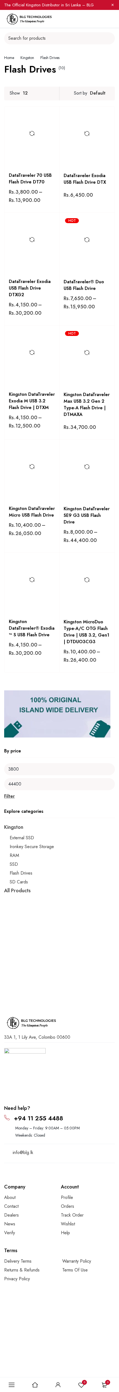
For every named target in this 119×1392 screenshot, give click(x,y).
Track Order (72, 1215)
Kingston (27, 57)
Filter (9, 796)
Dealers (11, 1215)
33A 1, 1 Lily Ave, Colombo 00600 (37, 1037)
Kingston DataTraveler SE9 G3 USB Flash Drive (87, 515)
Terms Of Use (75, 1270)
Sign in (58, 1385)
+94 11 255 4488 (38, 1118)
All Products (17, 890)
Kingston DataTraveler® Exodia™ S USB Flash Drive (32, 628)
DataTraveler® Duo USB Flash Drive (84, 285)
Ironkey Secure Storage (32, 846)
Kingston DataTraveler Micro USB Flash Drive (32, 511)
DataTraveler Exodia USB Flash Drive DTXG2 (30, 288)
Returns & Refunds (22, 1270)
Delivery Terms (18, 1261)
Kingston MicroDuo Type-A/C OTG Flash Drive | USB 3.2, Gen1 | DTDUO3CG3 (86, 632)
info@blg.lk (23, 1152)
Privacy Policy (17, 1279)
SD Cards (19, 882)
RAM (14, 855)
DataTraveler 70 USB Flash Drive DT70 (30, 178)
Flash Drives (21, 873)
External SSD (22, 838)
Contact (11, 1206)
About (9, 1197)
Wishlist (84, 1382)
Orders (67, 1206)
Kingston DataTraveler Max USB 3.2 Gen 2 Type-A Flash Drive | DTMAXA (87, 404)
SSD (14, 864)
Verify (9, 1233)
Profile (67, 1197)
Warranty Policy (76, 1261)
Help (65, 1233)
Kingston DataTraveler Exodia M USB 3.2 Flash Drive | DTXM (32, 401)
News (9, 1224)
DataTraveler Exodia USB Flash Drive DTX (85, 178)
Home (9, 57)
